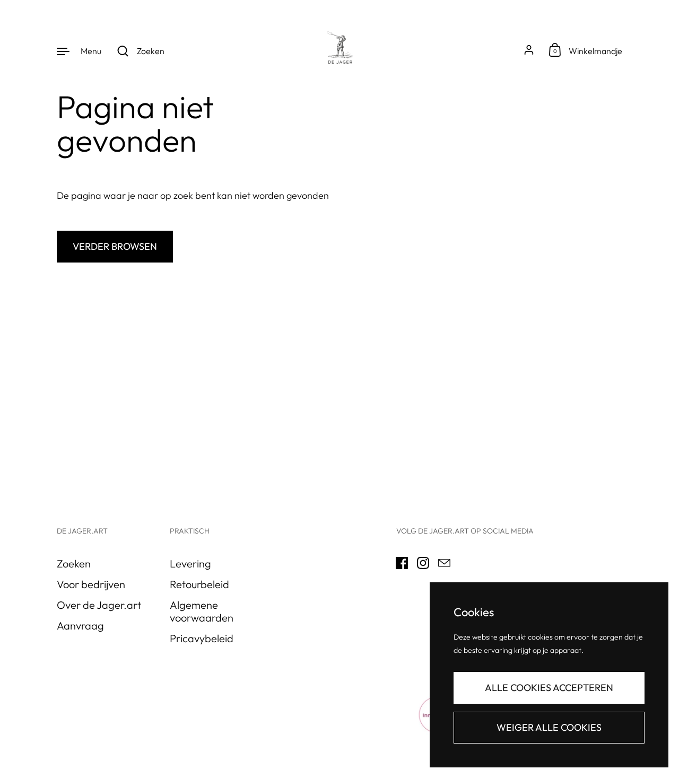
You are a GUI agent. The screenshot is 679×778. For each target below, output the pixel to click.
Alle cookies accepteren (549, 687)
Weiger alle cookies (549, 727)
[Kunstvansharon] (339, 50)
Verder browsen (115, 246)
